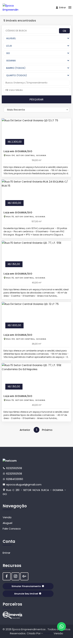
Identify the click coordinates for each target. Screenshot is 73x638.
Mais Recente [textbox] (16, 109)
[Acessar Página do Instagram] (15, 576)
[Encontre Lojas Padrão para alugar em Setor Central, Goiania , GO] (12, 615)
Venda (7, 517)
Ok (64, 31)
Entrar (62, 7)
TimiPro (48, 633)
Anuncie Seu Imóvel (26, 593)
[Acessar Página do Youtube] (24, 576)
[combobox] (36, 109)
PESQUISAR (36, 99)
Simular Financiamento (26, 586)
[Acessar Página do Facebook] (7, 576)
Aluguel (7, 523)
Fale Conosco (12, 528)
